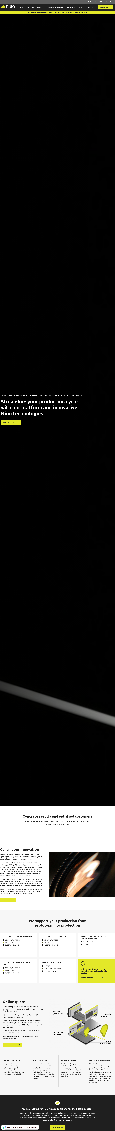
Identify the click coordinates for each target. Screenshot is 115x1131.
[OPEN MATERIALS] (74, 7)
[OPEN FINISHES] (84, 7)
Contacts (88, 2)
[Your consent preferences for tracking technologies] (3, 1128)
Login (101, 2)
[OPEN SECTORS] (94, 7)
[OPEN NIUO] (23, 7)
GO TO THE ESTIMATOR (9, 953)
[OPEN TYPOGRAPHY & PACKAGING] (63, 7)
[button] (105, 7)
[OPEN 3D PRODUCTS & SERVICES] (43, 7)
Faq (95, 2)
